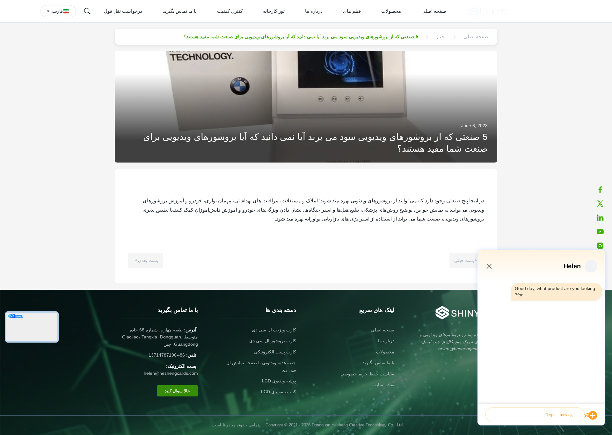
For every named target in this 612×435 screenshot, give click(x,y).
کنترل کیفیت (230, 11)
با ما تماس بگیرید (180, 11)
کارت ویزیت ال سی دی (274, 329)
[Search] (87, 11)
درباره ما (314, 11)
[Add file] (592, 415)
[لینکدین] (603, 218)
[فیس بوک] (603, 190)
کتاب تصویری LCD (278, 391)
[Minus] (489, 266)
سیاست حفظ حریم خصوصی (367, 373)
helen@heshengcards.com (171, 373)
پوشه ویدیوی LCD (279, 380)
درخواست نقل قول (123, 11)
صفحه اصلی (433, 11)
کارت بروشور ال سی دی (272, 340)
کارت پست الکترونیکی (275, 351)
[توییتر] (603, 204)
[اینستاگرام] (603, 246)
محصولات (391, 11)
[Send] (587, 415)
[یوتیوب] (603, 232)
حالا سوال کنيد (177, 390)
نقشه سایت (383, 384)
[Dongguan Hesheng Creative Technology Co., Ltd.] (489, 11)
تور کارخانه (274, 11)
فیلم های (352, 11)
